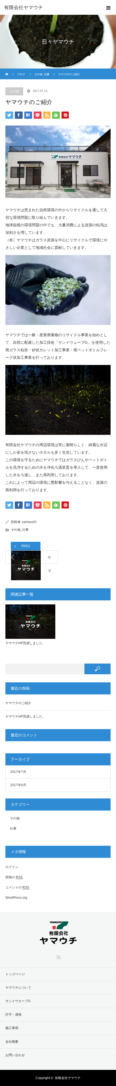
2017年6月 (18, 785)
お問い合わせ (15, 1055)
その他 (14, 91)
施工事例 (11, 1028)
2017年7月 (18, 772)
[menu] (108, 7)
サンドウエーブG (17, 1001)
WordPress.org (16, 897)
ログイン (11, 867)
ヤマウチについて (18, 988)
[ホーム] (7, 71)
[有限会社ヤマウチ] (50, 7)
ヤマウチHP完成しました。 (25, 643)
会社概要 (11, 1042)
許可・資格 (13, 1014)
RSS (58, 956)
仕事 (25, 530)
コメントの (17, 887)
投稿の (14, 877)
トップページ (15, 974)
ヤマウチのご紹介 (18, 703)
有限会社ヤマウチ (68, 1078)
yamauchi (29, 522)
